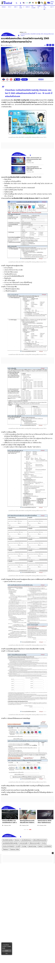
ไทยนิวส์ (40, 846)
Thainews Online (14, 849)
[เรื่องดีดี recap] (27, 2)
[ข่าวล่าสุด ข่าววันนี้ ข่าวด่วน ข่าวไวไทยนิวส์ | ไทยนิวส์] (7, 3)
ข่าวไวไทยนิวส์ (47, 846)
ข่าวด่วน (44, 843)
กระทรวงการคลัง (23, 843)
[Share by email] (53, 45)
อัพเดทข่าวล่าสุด (32, 846)
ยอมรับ (6, 950)
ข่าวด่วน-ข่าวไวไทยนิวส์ (8, 846)
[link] (27, 161)
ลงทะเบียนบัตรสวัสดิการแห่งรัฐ (10, 843)
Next (53, 808)
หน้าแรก (21, 32)
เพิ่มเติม (3, 948)
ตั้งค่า (7, 953)
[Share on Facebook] (48, 45)
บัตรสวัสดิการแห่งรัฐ (7, 840)
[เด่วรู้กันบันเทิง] (30, 2)
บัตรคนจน (17, 840)
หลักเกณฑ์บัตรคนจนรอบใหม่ (39, 840)
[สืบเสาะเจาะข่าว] (24, 2)
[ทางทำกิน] (36, 2)
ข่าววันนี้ (18, 846)
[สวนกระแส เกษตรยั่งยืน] (42, 2)
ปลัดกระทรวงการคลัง (35, 843)
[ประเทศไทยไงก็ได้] (45, 2)
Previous (51, 808)
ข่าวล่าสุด (24, 846)
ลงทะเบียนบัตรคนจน (26, 840)
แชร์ (45, 45)
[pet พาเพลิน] (33, 2)
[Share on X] (50, 45)
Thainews (5, 849)
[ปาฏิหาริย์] (39, 2)
